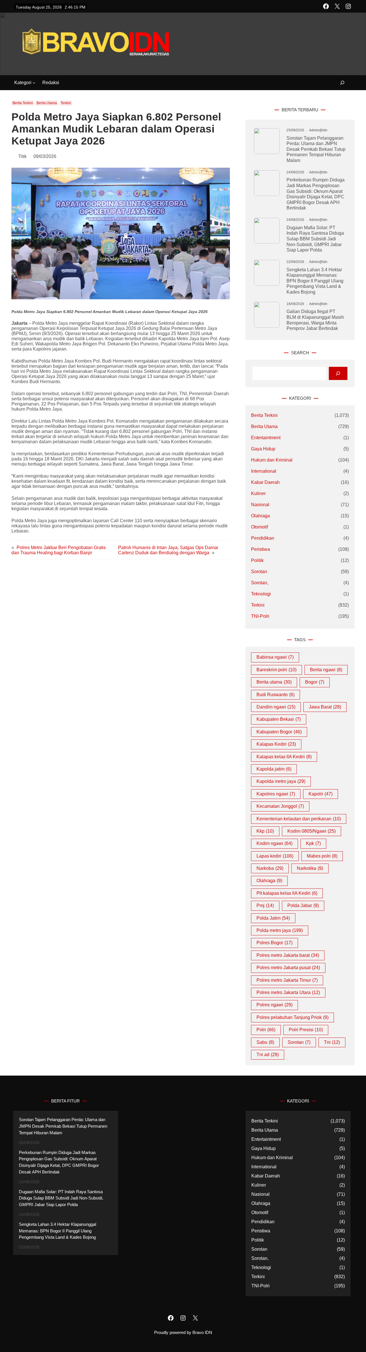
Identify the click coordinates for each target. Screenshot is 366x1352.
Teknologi (261, 593)
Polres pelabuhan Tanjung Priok (292, 1017)
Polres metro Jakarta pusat (288, 967)
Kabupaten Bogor (279, 731)
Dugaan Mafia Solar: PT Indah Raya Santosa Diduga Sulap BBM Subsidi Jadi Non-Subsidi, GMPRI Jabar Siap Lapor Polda (315, 238)
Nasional (260, 504)
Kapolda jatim (273, 769)
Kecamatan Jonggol (280, 806)
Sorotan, (259, 582)
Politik (257, 560)
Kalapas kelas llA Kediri (284, 756)
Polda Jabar (303, 905)
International (263, 471)
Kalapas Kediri (276, 744)
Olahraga (260, 515)
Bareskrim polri (276, 669)
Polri (265, 1029)
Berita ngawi (326, 669)
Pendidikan (262, 538)
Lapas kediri (274, 856)
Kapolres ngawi (275, 793)
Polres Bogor (274, 942)
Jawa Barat (325, 706)
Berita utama (274, 682)
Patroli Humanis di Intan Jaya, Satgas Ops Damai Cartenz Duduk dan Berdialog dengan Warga (168, 550)
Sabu (265, 1042)
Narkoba (269, 868)
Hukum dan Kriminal (272, 460)
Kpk (313, 843)
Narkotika (310, 868)
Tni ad (267, 1054)
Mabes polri (322, 856)
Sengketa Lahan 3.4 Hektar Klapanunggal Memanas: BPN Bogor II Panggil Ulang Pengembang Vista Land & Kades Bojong (315, 280)
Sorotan (259, 571)
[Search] (338, 373)
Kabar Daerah (265, 482)
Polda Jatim (273, 918)
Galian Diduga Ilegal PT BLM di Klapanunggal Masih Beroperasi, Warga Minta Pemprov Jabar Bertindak (315, 320)
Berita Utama (47, 103)
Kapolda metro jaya (280, 781)
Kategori (22, 82)
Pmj (265, 905)
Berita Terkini (23, 103)
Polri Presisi (306, 1029)
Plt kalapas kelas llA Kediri (286, 893)
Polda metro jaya (279, 930)
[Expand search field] (339, 83)
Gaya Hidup (263, 448)
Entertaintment (266, 437)
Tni (332, 1042)
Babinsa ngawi (275, 657)
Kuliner (258, 493)
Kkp (265, 831)
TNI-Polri (260, 616)
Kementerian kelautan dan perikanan (298, 818)
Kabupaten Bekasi (278, 719)
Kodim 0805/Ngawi (311, 831)
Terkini (66, 103)
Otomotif (259, 526)
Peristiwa (260, 549)
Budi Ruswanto (275, 694)
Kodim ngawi (274, 843)
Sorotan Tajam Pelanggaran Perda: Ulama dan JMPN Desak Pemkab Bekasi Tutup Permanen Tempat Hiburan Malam (316, 149)
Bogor (314, 682)
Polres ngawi (274, 1004)
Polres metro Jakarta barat (287, 955)
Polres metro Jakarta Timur (287, 980)
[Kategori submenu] (34, 82)
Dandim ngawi (275, 706)
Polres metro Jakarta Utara (288, 992)
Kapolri (321, 793)
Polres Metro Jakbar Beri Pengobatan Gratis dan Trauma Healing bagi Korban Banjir (58, 550)
